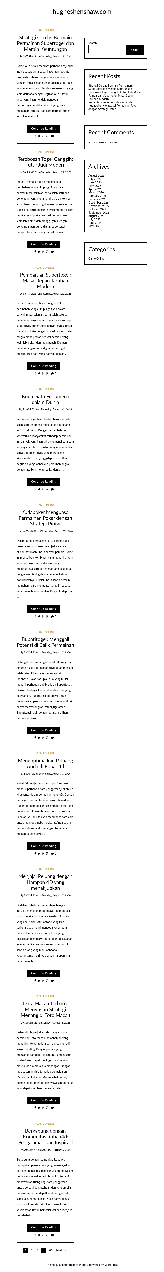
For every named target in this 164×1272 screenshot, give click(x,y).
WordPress (111, 1265)
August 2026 (96, 175)
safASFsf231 (30, 56)
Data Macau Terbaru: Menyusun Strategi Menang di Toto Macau (45, 1009)
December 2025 (98, 202)
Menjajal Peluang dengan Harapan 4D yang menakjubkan (45, 882)
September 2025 (98, 212)
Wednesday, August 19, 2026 (56, 531)
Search (92, 43)
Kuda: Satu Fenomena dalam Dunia (110, 102)
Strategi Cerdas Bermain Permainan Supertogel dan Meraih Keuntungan (45, 43)
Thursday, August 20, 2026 (56, 409)
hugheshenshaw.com (82, 12)
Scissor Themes (68, 1265)
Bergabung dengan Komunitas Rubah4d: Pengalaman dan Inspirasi (45, 1137)
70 (50, 1250)
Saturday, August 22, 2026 (56, 56)
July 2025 (94, 219)
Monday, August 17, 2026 (56, 652)
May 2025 (94, 226)
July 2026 (94, 179)
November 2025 (98, 206)
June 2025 (95, 223)
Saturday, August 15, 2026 (56, 1150)
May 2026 (94, 186)
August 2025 (96, 216)
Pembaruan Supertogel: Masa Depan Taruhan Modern (45, 281)
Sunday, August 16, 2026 (56, 1023)
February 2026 (97, 196)
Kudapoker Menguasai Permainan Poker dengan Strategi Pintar (45, 518)
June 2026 (95, 182)
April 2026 (94, 189)
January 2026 (96, 199)
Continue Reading (43, 128)
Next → (61, 1250)
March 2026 (96, 192)
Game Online (45, 30)
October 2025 (97, 209)
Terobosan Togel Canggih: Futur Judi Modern (115, 92)
